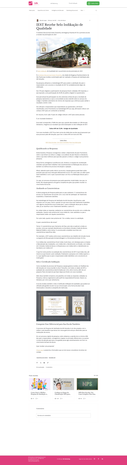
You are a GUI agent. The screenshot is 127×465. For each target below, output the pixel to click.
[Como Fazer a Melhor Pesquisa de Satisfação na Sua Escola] (39, 384)
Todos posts (32, 10)
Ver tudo (96, 375)
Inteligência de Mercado (58, 10)
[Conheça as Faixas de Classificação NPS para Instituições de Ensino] (63, 384)
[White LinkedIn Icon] (102, 459)
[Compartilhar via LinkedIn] (44, 362)
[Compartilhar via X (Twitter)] (40, 362)
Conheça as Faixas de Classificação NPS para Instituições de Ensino (62, 393)
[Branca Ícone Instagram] (94, 459)
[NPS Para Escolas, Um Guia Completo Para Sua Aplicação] (87, 384)
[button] (96, 10)
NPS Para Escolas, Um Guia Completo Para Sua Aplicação (86, 393)
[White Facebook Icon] (98, 459)
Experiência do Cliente (43, 10)
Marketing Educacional (72, 10)
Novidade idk (52, 357)
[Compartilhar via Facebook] (37, 362)
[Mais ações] (90, 20)
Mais (82, 10)
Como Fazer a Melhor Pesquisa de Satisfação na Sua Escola (39, 393)
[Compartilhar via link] (48, 362)
